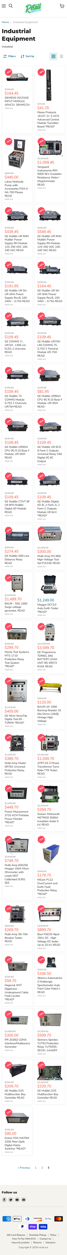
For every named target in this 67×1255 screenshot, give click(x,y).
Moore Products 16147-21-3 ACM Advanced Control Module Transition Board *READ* (48, 119)
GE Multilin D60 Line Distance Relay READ (17, 559)
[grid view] (53, 56)
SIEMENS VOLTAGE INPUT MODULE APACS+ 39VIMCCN (17, 101)
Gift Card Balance (16, 1235)
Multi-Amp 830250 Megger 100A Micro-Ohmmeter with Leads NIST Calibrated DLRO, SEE (17, 874)
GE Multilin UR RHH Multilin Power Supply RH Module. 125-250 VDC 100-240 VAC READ (17, 243)
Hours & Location (20, 1242)
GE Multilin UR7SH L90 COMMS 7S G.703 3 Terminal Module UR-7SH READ (48, 348)
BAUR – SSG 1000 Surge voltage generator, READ (16, 607)
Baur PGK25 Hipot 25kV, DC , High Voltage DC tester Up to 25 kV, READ (48, 939)
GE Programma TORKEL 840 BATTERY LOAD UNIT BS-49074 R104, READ (47, 659)
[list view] (61, 56)
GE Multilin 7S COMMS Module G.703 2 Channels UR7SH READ (15, 401)
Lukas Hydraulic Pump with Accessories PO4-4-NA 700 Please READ (17, 189)
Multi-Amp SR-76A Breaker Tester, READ (16, 937)
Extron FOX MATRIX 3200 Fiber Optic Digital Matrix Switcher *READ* (17, 1143)
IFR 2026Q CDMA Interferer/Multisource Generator (17, 1043)
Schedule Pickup (37, 1235)
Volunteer (50, 1242)
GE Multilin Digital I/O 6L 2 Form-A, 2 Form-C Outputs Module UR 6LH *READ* (48, 509)
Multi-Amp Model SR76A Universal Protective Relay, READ (15, 768)
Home (5, 22)
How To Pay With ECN (24, 1238)
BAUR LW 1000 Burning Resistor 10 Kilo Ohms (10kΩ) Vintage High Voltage (49, 714)
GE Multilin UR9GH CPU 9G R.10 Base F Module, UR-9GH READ (49, 401)
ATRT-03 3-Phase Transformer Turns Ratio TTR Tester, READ (48, 768)
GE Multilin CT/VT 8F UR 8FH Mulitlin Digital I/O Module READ (17, 507)
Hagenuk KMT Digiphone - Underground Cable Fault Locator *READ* (16, 992)
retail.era (9, 108)
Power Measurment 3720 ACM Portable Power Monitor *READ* (17, 817)
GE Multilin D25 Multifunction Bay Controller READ (15, 1094)
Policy (53, 1235)
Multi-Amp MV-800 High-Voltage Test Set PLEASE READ (49, 559)
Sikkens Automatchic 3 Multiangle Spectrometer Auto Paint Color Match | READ (49, 985)
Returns (37, 1242)
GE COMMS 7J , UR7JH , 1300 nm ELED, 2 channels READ (15, 347)
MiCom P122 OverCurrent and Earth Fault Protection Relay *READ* (47, 887)
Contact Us (45, 1238)
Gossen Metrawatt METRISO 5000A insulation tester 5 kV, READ (48, 819)
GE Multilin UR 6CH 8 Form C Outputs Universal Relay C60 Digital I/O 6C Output (49, 454)
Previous (24, 1167)
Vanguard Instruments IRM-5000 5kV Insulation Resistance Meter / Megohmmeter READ (49, 175)
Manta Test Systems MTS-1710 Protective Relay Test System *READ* (17, 659)
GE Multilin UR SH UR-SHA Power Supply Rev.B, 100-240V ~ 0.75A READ (17, 296)
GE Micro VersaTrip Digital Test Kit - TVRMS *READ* (16, 719)
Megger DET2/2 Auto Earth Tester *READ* (47, 608)
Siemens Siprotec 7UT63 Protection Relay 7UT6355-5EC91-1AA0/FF (48, 1045)
